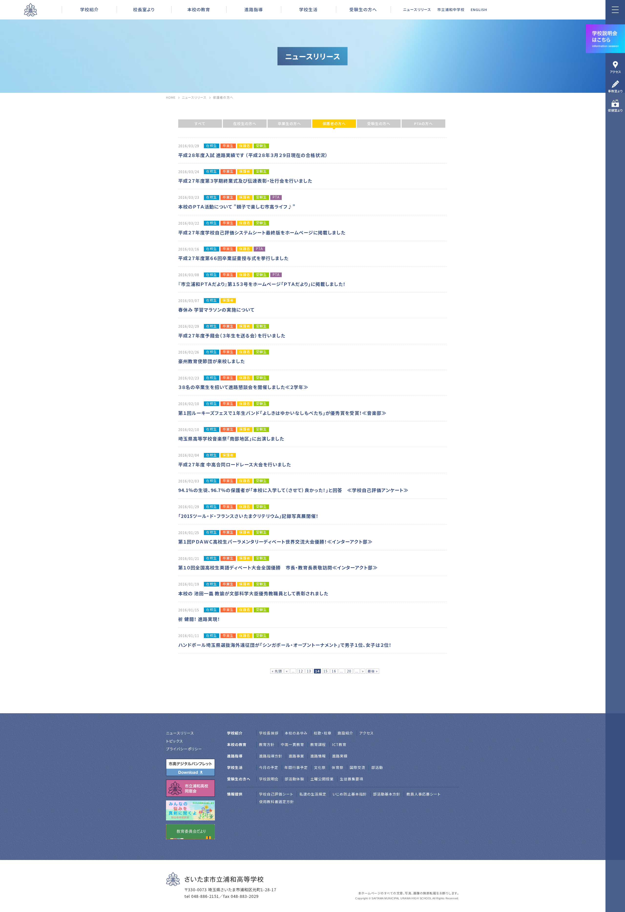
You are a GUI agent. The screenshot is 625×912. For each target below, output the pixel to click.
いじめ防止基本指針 (350, 794)
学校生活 (308, 9)
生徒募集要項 (351, 778)
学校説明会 (269, 778)
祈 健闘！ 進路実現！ (199, 619)
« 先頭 (277, 671)
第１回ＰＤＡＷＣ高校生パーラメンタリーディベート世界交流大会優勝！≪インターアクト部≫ (275, 541)
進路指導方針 (270, 755)
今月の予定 (268, 767)
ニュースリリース (417, 9)
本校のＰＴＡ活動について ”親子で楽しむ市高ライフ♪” (239, 206)
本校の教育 (198, 9)
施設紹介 (345, 732)
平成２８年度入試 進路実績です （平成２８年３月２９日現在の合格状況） (253, 155)
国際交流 (357, 767)
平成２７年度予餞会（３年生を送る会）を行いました (231, 335)
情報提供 (235, 794)
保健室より (615, 110)
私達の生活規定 (312, 794)
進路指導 (253, 9)
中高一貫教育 (292, 744)
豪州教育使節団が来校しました (211, 361)
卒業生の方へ (289, 123)
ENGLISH (479, 9)
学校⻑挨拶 (269, 732)
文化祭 (320, 767)
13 (309, 671)
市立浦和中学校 (451, 9)
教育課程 (318, 744)
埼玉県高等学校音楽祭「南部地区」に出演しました (231, 438)
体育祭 (338, 767)
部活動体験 (294, 778)
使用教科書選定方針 (276, 801)
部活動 (377, 767)
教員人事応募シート (423, 794)
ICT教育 (339, 744)
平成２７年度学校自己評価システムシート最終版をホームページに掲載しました (261, 232)
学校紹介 (89, 9)
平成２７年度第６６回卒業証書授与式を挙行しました (233, 258)
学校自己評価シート (276, 794)
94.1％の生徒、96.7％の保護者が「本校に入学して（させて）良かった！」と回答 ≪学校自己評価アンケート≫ (293, 490)
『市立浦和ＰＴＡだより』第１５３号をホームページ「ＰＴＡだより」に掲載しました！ (262, 284)
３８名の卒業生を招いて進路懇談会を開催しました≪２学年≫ (243, 387)
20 (349, 671)
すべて (200, 123)
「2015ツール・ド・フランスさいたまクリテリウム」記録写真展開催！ (248, 516)
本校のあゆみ (296, 732)
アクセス (615, 71)
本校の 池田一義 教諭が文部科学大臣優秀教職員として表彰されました (253, 593)
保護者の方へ (334, 123)
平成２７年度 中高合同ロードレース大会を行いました (234, 464)
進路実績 (340, 755)
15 (325, 671)
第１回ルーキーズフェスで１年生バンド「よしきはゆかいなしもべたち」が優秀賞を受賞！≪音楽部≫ (282, 412)
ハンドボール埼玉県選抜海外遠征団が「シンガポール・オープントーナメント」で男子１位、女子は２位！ (285, 644)
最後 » (373, 671)
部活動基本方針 (386, 794)
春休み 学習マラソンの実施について (216, 309)
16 (334, 671)
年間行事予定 (296, 767)
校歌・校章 (323, 732)
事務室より (615, 91)
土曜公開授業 (322, 778)
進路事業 (296, 755)
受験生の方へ (378, 123)
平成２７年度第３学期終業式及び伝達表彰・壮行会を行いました (245, 180)
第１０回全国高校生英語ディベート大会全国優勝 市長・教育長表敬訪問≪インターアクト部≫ (278, 567)
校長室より (144, 9)
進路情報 (318, 755)
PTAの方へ (423, 123)
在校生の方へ (244, 123)
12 (301, 671)
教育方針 (267, 744)
